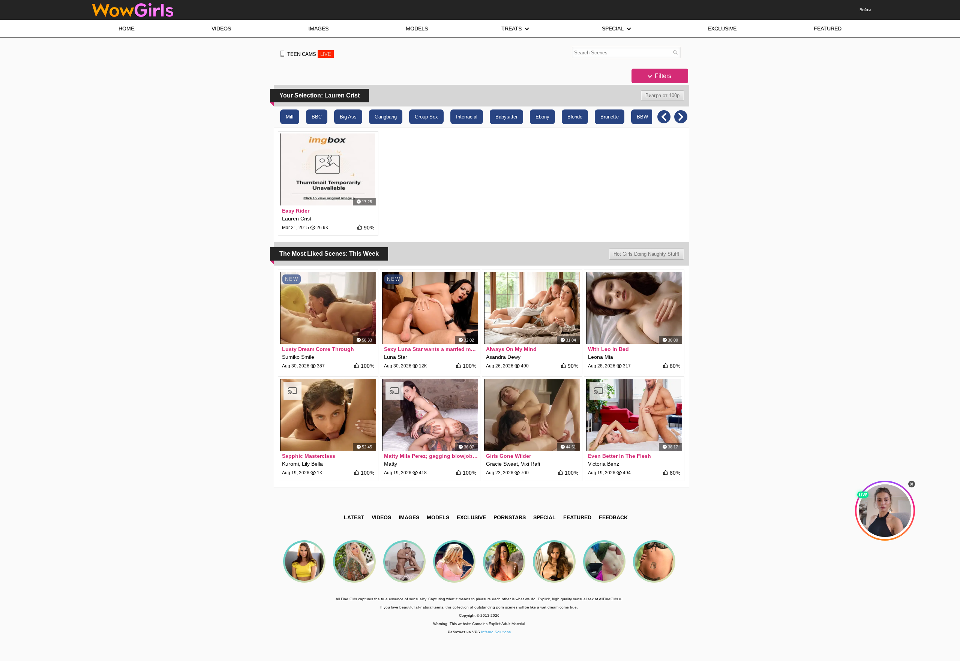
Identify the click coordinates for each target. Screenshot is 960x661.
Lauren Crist (296, 219)
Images (409, 517)
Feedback (613, 517)
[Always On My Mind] (532, 308)
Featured (577, 517)
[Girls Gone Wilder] (532, 415)
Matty (390, 464)
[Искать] (675, 52)
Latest (354, 517)
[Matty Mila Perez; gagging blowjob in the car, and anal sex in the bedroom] (430, 415)
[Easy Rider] (328, 169)
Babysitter (506, 117)
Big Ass (348, 117)
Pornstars (510, 517)
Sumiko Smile (298, 357)
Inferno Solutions (496, 632)
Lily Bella (312, 464)
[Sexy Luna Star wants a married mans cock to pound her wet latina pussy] (430, 308)
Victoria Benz (603, 464)
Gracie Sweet (502, 464)
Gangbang (386, 117)
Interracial (466, 117)
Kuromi (290, 464)
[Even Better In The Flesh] (634, 415)
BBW (642, 117)
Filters (662, 76)
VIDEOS (381, 517)
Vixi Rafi (530, 464)
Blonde (574, 117)
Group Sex (426, 117)
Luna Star (395, 357)
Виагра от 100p (662, 95)
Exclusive (471, 517)
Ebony (542, 117)
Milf (290, 117)
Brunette (609, 117)
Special (544, 517)
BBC (317, 117)
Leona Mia (600, 357)
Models (438, 517)
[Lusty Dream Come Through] (328, 308)
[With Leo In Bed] (634, 308)
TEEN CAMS (309, 54)
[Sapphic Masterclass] (328, 415)
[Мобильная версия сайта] (282, 54)
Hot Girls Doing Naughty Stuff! (647, 254)
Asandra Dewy (503, 357)
